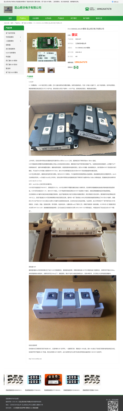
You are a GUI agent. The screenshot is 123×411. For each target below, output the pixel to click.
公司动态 (48, 18)
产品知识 (61, 18)
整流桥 (8, 68)
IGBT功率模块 (11, 53)
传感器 (8, 57)
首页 (10, 18)
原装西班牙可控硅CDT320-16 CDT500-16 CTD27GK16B (98, 390)
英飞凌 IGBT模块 (27, 23)
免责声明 (22, 408)
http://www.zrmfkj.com (35, 359)
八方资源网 (16, 408)
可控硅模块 (10, 37)
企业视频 (35, 18)
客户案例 (86, 18)
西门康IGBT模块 (11, 60)
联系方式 (99, 18)
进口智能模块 (10, 49)
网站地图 (35, 408)
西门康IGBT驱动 (11, 64)
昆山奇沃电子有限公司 (26, 401)
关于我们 (74, 18)
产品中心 (23, 18)
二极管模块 (10, 41)
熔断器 (8, 45)
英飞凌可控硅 (10, 33)
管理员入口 (29, 408)
